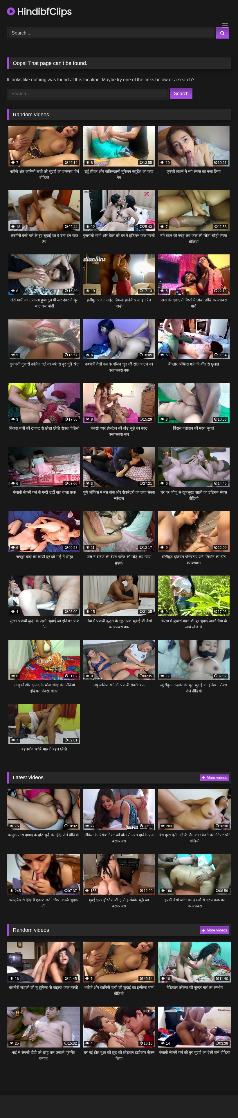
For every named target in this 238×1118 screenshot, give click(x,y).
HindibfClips (43, 11)
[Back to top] (220, 1100)
